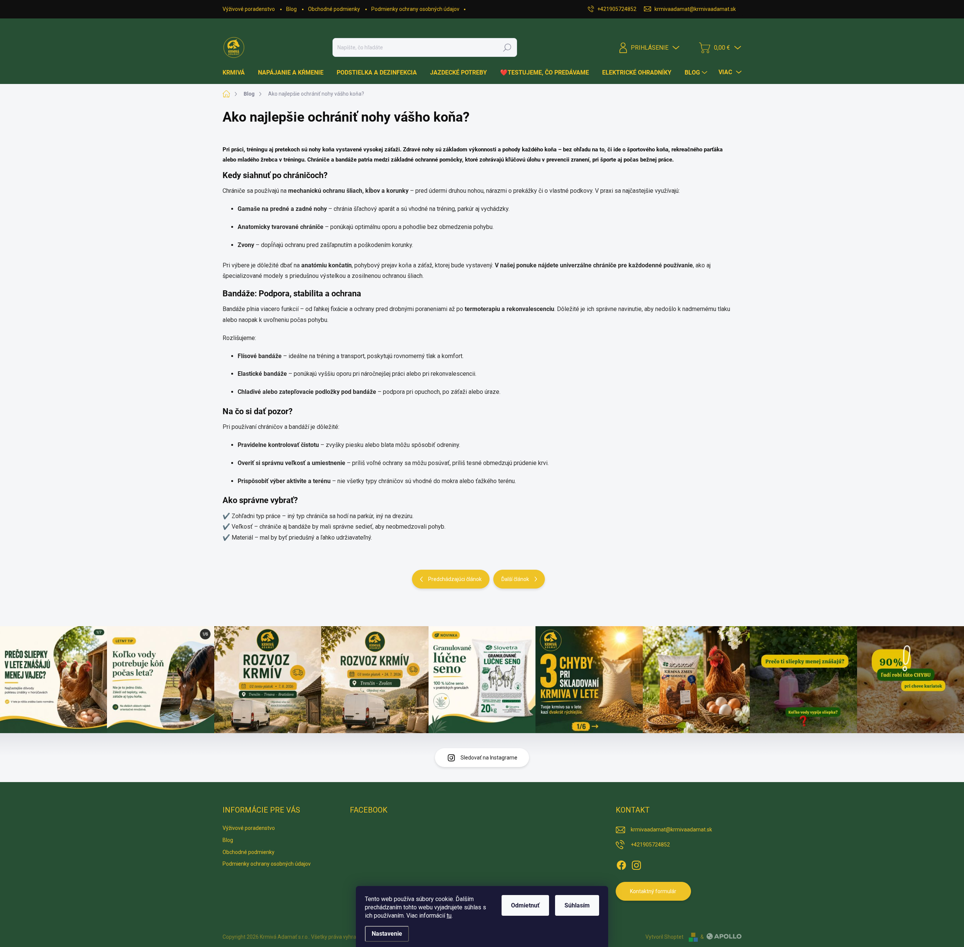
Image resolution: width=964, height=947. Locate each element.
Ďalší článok (515, 579)
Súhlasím (577, 905)
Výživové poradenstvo (249, 9)
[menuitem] (236, 72)
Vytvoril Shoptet (664, 937)
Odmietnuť (525, 905)
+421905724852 (650, 845)
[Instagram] (636, 863)
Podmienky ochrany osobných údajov (415, 9)
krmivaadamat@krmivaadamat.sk (671, 830)
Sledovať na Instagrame (489, 758)
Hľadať (507, 47)
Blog (291, 9)
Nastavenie (387, 933)
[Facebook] (621, 863)
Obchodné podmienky (334, 9)
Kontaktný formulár (653, 891)
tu (449, 915)
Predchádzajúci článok (455, 579)
